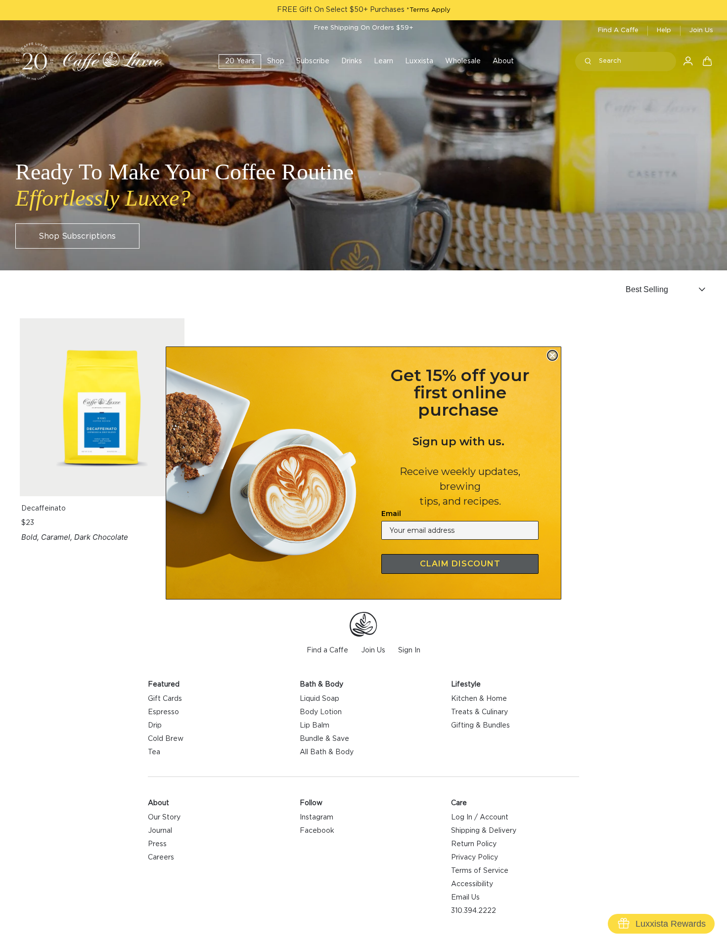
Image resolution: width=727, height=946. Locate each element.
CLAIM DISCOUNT (460, 563)
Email (391, 513)
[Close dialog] (552, 355)
